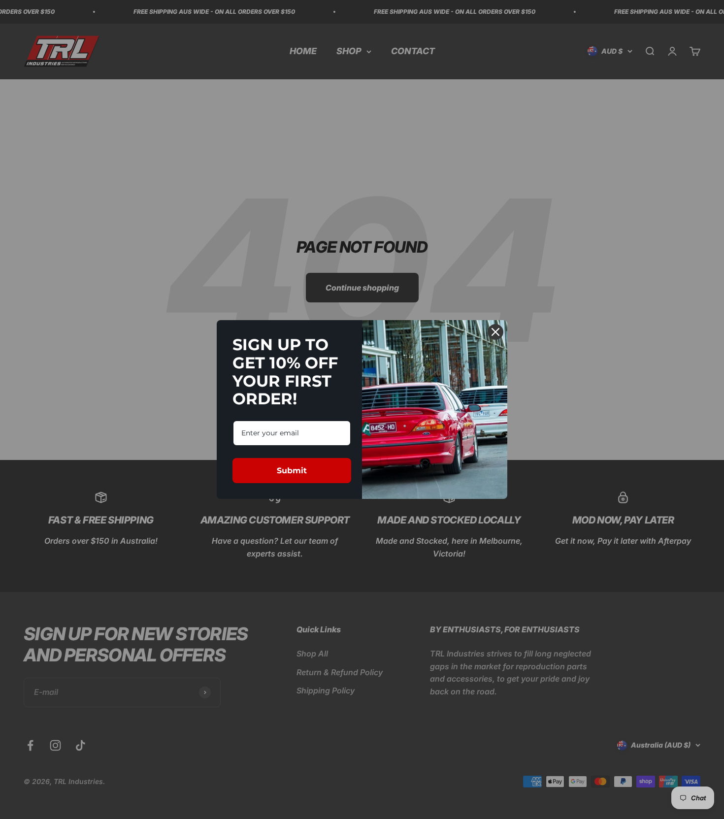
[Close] (495, 332)
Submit (292, 470)
